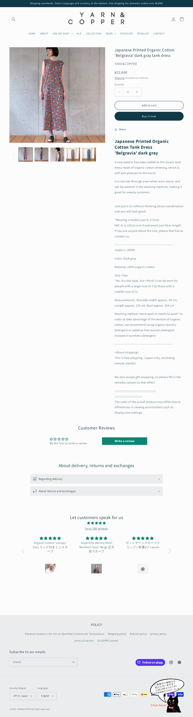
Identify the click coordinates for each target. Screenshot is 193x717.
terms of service (84, 640)
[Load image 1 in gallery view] (26, 154)
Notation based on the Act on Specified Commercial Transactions (64, 634)
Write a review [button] (125, 441)
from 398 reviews (96, 529)
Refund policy (138, 634)
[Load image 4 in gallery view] (73, 154)
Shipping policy (117, 634)
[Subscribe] (73, 662)
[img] (96, 523)
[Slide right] (101, 154)
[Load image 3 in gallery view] (57, 154)
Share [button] (122, 129)
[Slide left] (13, 154)
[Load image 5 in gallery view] (89, 154)
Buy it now (149, 116)
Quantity (119, 84)
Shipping (119, 77)
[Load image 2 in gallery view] (41, 154)
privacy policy (158, 634)
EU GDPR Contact (108, 640)
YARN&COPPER (24, 709)
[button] (13, 19)
